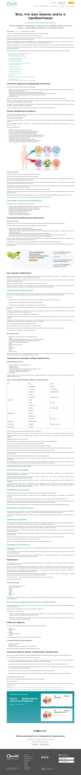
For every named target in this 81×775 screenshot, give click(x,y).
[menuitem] (37, 6)
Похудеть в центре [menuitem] (28, 756)
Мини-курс (71, 2)
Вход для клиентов (64, 761)
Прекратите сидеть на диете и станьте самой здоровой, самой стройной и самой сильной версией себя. (38, 687)
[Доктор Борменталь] (12, 4)
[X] (37, 731)
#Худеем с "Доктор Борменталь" (17, 704)
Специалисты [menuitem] (27, 767)
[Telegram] (43, 731)
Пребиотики (12, 75)
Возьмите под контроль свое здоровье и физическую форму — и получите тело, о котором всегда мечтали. (39, 689)
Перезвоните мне (45, 744)
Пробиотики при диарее (14, 64)
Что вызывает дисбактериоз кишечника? (18, 58)
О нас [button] (72, 6)
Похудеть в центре (45, 6)
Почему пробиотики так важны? (16, 54)
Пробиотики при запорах (15, 66)
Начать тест (33, 260)
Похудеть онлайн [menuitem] (28, 758)
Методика (37, 6)
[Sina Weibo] (45, 731)
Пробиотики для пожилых (15, 73)
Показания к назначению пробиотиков (18, 56)
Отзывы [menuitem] (26, 761)
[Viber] (39, 731)
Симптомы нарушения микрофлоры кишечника (20, 53)
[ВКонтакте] (34, 731)
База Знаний (62, 6)
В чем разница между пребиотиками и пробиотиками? (22, 76)
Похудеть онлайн (54, 6)
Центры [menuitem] (26, 763)
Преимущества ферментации (16, 60)
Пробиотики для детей (14, 71)
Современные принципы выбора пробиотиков (20, 63)
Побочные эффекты (13, 79)
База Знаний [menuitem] (27, 760)
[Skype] (42, 731)
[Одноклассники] (36, 731)
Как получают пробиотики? (15, 59)
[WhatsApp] (40, 731)
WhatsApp (53, 2)
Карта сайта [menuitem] (26, 769)
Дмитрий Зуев (17, 31)
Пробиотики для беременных (16, 68)
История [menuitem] (26, 765)
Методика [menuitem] (26, 754)
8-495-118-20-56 (62, 3)
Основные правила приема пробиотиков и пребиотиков (22, 80)
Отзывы (67, 6)
